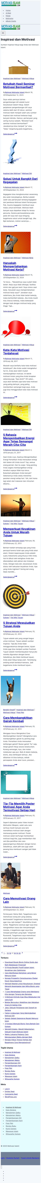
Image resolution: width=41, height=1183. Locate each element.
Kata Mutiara (10, 1055)
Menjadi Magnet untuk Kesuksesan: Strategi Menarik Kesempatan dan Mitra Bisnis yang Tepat (22, 986)
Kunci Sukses (10, 1074)
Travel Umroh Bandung (30, 1158)
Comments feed (11, 1094)
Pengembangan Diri (12, 1063)
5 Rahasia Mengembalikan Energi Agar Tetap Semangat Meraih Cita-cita (18, 439)
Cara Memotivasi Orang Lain (19, 900)
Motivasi (6, 893)
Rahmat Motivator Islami (14, 92)
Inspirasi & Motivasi (12, 1052)
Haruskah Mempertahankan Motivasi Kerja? (15, 266)
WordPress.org (11, 1097)
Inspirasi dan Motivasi (11, 78)
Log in (7, 1089)
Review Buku (10, 1071)
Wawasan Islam (11, 1076)
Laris (3, 1158)
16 (10, 953)
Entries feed (9, 1091)
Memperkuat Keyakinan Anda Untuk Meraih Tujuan (19, 532)
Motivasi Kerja (27, 258)
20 (20, 953)
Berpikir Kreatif (9, 710)
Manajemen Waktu (12, 1060)
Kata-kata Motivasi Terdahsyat (16, 351)
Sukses (6, 524)
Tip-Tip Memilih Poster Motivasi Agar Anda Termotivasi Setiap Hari (19, 807)
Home (8, 10)
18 (15, 953)
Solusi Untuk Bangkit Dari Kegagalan (20, 180)
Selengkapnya (10, 134)
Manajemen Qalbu (12, 1058)
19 (17, 953)
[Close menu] (1, 1167)
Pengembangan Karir (13, 1066)
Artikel (8, 13)
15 (8, 953)
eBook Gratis (11, 21)
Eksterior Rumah (12, 1158)
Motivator (9, 18)
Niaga (8, 16)
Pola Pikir (20, 712)
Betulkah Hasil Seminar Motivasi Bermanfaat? (19, 85)
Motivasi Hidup (28, 78)
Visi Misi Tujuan (17, 524)
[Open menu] (3, 33)
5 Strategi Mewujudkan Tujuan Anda (19, 624)
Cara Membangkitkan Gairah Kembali (17, 719)
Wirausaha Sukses (12, 1079)
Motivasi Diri (27, 173)
